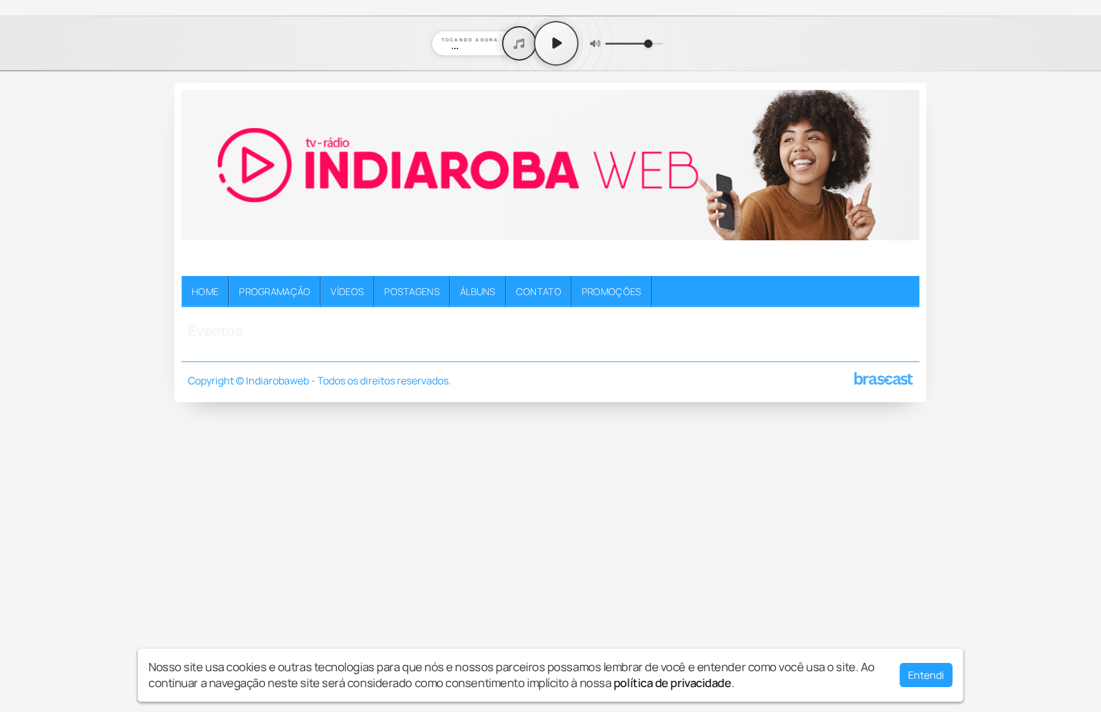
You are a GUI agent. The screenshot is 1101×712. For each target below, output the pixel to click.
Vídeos (347, 291)
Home (205, 291)
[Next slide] (902, 260)
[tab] (522, 260)
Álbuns (478, 291)
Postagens (412, 291)
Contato (538, 291)
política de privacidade (672, 682)
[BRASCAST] (883, 378)
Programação (274, 291)
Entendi (926, 675)
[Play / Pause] (556, 43)
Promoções (612, 291)
